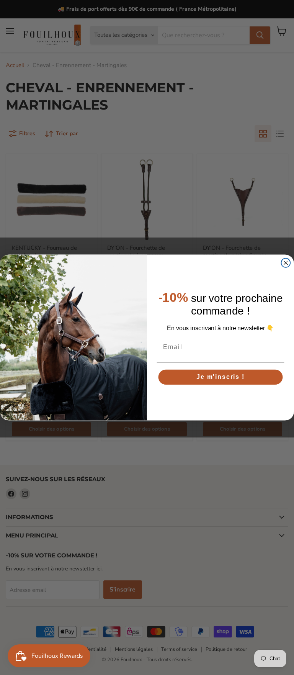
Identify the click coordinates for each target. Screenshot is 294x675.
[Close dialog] (286, 262)
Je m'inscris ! (220, 377)
